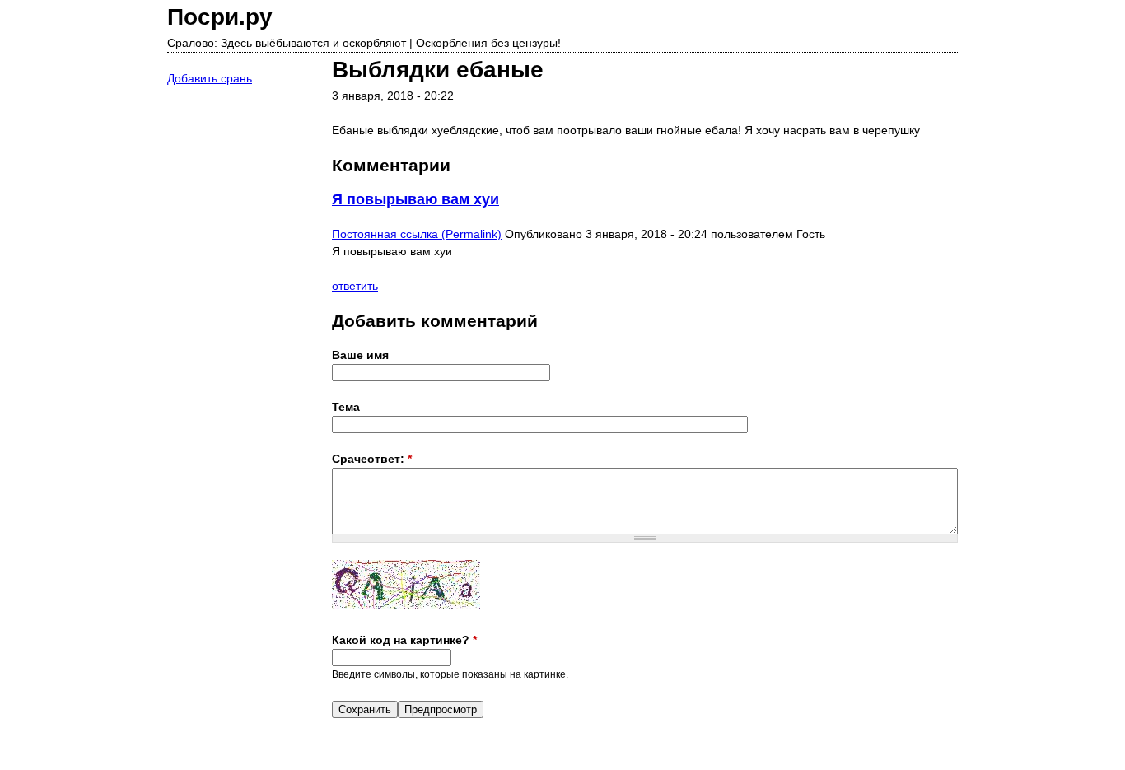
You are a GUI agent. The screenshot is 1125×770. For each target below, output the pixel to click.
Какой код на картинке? (404, 639)
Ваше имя (360, 355)
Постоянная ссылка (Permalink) (417, 233)
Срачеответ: (372, 458)
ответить (355, 285)
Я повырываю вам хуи (415, 199)
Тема (346, 406)
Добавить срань (209, 78)
